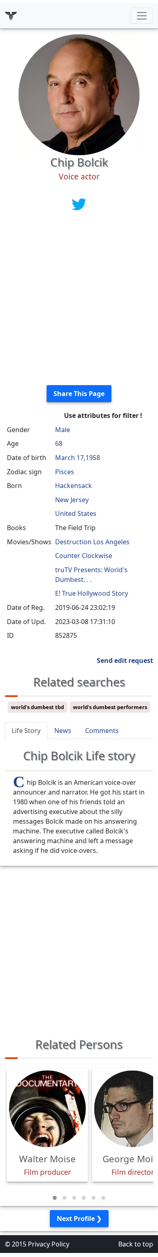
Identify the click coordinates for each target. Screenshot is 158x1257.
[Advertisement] (79, 300)
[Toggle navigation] (141, 16)
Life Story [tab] (26, 730)
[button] (55, 1198)
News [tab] (62, 730)
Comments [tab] (102, 730)
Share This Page (79, 393)
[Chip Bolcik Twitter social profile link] (79, 204)
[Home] (11, 15)
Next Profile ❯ (79, 1218)
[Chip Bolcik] (79, 93)
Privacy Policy (48, 1244)
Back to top (135, 1244)
